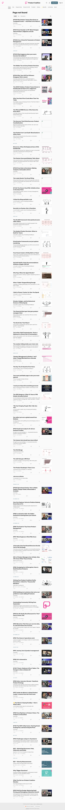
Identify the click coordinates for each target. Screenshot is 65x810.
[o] (46, 22)
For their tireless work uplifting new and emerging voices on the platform (26, 421)
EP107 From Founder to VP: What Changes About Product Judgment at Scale (26, 30)
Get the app (37, 806)
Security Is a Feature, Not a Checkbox (24, 208)
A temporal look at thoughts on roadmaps (22, 469)
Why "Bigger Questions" (20, 770)
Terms (34, 804)
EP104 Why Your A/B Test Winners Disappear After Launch (23, 76)
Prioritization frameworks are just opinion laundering (25, 242)
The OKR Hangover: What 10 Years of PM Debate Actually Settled (25, 395)
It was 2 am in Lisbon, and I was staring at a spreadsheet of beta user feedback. (26, 336)
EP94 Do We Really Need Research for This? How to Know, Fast (26, 614)
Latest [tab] (15, 16)
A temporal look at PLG (18, 451)
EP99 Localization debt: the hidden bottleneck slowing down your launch (24, 514)
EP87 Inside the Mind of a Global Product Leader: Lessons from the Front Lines (25, 693)
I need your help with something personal (25, 385)
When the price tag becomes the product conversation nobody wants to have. (25, 136)
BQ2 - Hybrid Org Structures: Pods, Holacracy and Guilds (23, 749)
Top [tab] (18, 16)
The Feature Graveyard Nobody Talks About (26, 158)
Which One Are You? (17, 560)
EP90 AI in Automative (20, 659)
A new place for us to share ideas (20, 478)
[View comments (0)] (23, 26)
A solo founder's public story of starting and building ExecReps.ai (24, 410)
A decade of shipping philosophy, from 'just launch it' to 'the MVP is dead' (26, 285)
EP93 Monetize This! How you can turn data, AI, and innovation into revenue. (26, 624)
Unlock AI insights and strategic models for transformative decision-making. (26, 640)
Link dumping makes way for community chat (23, 706)
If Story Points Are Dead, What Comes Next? (22, 763)
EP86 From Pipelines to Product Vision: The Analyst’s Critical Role (26, 713)
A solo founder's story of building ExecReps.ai (23, 201)
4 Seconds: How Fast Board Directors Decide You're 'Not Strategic (26, 546)
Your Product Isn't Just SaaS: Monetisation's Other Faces (26, 133)
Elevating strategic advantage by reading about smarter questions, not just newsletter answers (25, 773)
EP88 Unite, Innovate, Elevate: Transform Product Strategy (25, 682)
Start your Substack (30, 806)
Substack (27, 808)
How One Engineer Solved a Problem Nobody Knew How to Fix (26, 503)
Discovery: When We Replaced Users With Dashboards (26, 147)
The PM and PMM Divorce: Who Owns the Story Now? (25, 110)
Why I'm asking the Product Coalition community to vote (25, 387)
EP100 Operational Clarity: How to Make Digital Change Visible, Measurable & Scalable (25, 489)
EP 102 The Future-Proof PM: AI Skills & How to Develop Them (26, 188)
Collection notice (39, 804)
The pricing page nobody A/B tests (20, 379)
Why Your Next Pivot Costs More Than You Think (26, 99)
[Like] (14, 72)
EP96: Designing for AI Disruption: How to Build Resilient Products (25, 568)
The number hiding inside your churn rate (25, 344)
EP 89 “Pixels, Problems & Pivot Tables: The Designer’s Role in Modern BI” (26, 669)
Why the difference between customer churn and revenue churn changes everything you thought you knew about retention (25, 346)
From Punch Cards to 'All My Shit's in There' (26, 253)
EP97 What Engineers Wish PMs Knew (24, 537)
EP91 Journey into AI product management (26, 650)
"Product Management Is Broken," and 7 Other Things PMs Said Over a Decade (25, 357)
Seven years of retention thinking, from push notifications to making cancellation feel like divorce (26, 255)
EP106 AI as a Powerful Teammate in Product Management (26, 40)
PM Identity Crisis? (17, 360)
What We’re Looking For (18, 585)
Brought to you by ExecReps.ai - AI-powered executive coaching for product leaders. (25, 442)
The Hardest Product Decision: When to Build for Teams (25, 232)
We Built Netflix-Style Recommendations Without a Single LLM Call (25, 263)
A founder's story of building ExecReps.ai (22, 294)
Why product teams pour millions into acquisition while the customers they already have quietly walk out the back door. (26, 180)
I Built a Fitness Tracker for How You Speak (26, 292)
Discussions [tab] (23, 16)
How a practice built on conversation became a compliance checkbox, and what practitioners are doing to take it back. (26, 160)
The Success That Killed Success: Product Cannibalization (26, 122)
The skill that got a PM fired (21, 459)
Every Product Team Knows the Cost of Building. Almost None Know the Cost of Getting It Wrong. (25, 68)
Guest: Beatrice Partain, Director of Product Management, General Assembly (25, 192)
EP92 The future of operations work (24, 638)
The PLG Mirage (18, 450)
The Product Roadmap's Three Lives (24, 467)
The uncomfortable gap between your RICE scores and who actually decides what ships (26, 245)
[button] (9, 7)
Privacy (31, 804)
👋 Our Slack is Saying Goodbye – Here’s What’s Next (25, 703)
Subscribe (54, 2)
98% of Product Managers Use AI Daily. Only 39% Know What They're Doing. (26, 557)
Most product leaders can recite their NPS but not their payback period (25, 315)
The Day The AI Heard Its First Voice (24, 366)
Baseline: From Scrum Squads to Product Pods (23, 752)
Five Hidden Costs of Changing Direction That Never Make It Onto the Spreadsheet (26, 102)
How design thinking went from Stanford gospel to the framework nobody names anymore (25, 224)
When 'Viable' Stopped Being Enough (24, 282)
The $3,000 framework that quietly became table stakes (26, 220)
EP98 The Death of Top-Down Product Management (24, 527)
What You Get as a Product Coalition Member (24, 781)
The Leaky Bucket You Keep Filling (23, 178)
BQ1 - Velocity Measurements (22, 761)
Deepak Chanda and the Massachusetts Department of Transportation (25, 506)
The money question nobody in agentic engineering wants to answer (26, 275)
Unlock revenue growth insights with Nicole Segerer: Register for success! (26, 628)
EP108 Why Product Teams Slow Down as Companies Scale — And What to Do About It (26, 20)
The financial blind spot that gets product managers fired (25, 312)
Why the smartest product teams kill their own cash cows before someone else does (25, 125)
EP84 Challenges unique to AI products (25, 739)
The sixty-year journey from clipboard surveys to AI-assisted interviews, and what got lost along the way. (26, 151)
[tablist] (19, 16)
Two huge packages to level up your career (22, 783)
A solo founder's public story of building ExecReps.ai (24, 210)
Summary (15, 23)
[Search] (46, 3)
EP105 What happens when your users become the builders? (24, 55)
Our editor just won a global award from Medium (25, 418)
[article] (32, 23)
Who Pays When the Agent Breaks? (23, 273)
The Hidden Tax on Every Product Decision (26, 65)
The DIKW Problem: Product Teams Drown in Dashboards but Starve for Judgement (26, 87)
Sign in (61, 2)
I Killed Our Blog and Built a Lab (22, 199)
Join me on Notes (18, 476)
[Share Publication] (49, 3)
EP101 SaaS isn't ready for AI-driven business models (24, 429)
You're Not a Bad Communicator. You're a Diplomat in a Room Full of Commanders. (25, 333)
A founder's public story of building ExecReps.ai (23, 234)
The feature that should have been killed (25, 440)
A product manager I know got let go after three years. (25, 460)
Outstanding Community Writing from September (24, 603)
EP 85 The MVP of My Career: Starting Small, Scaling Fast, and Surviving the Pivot (26, 726)
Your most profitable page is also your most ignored (26, 376)
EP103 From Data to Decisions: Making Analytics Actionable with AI (24, 168)
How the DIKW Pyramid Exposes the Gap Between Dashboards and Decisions (24, 91)
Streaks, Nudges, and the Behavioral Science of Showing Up (24, 302)
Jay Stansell (18, 24)
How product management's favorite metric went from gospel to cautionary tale (25, 325)
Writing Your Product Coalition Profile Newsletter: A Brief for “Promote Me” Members (24, 581)
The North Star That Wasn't (21, 323)
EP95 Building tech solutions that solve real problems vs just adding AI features (26, 593)
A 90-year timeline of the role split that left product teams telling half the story (25, 114)
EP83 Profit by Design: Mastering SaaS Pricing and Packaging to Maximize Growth (26, 791)
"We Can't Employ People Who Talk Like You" (25, 406)
